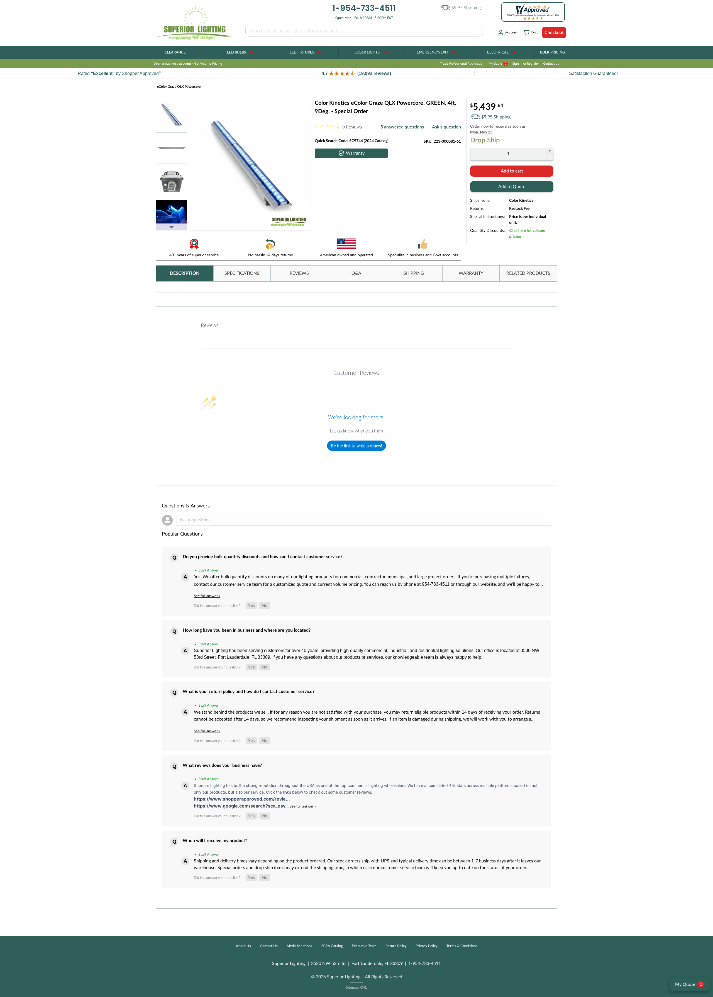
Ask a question (446, 127)
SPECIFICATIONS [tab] (241, 273)
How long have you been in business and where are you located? (247, 630)
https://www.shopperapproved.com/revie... (242, 799)
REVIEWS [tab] (299, 273)
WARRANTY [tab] (471, 273)
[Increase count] (549, 151)
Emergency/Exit (432, 52)
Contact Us (551, 64)
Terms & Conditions (461, 946)
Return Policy (396, 946)
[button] (356, 73)
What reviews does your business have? (222, 765)
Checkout (554, 32)
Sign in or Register (525, 64)
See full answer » (207, 596)
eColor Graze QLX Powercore (179, 86)
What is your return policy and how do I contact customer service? (248, 691)
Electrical (498, 52)
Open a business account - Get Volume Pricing (188, 64)
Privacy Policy (427, 946)
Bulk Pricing (552, 52)
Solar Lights (367, 52)
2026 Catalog (332, 946)
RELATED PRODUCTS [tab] (528, 273)
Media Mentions (299, 946)
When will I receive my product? (215, 840)
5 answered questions (402, 127)
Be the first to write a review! (356, 445)
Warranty (355, 153)
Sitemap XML (356, 987)
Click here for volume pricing (527, 234)
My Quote (498, 64)
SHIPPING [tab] (414, 273)
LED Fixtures (302, 52)
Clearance (175, 52)
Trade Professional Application (462, 64)
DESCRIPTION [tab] (184, 273)
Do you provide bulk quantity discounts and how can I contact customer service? (262, 557)
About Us (243, 946)
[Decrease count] (549, 157)
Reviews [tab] (210, 325)
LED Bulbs (236, 52)
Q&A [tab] (356, 273)
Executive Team (364, 946)
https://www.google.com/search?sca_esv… (242, 806)
